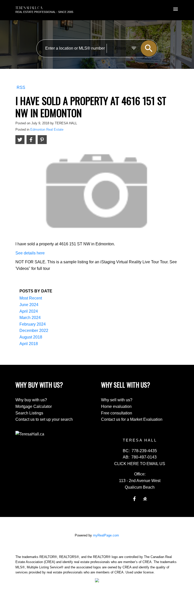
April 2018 (28, 344)
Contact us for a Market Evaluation (131, 419)
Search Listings (29, 413)
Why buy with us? (31, 400)
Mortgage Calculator (33, 406)
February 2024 (32, 324)
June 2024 (28, 305)
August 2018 (30, 337)
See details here (30, 253)
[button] (134, 498)
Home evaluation (116, 406)
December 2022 (33, 330)
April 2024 (28, 311)
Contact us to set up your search (44, 419)
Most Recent (30, 298)
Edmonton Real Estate (46, 129)
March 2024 (30, 317)
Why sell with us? (116, 400)
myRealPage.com (106, 535)
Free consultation (116, 413)
